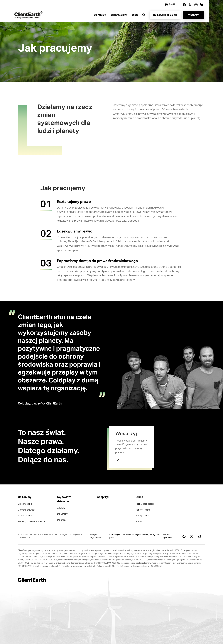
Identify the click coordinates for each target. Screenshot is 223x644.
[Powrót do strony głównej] (28, 15)
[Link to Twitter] (190, 4)
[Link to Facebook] (184, 4)
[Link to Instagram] (196, 4)
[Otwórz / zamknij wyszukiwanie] (143, 15)
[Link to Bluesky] (201, 4)
